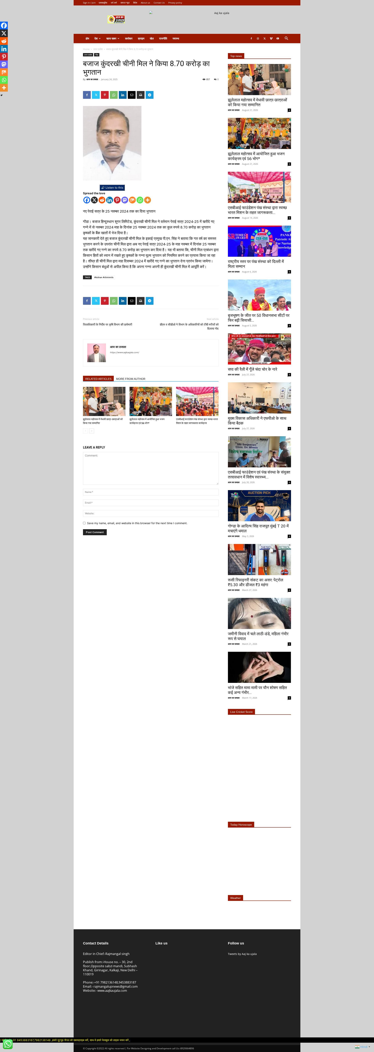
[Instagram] (258, 38)
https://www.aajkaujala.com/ (124, 352)
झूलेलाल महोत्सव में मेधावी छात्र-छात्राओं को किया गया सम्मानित (257, 102)
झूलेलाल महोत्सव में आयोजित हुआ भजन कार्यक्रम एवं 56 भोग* (256, 156)
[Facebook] (251, 38)
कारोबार (128, 38)
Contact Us (159, 2)
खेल (152, 38)
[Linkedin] (123, 95)
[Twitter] (264, 38)
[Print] (141, 95)
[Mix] (132, 200)
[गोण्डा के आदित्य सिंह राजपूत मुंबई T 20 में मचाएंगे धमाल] (259, 505)
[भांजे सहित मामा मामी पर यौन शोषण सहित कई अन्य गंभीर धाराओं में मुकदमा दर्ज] (259, 667)
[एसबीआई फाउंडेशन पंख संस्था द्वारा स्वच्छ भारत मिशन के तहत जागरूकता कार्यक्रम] (197, 401)
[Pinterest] (105, 95)
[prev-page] (85, 430)
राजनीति (163, 38)
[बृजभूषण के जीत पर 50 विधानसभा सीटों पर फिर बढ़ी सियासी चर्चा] (259, 295)
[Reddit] (102, 200)
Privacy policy (175, 2)
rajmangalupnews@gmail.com (116, 986)
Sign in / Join (89, 2)
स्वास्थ (176, 38)
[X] (94, 200)
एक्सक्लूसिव (103, 2)
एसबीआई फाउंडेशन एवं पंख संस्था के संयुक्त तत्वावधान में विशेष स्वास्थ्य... (259, 474)
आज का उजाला (92, 79)
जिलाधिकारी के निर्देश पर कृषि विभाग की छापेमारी (107, 324)
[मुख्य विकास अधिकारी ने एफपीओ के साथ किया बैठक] (259, 397)
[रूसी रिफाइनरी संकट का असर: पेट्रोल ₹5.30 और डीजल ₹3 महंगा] (259, 559)
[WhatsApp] (114, 95)
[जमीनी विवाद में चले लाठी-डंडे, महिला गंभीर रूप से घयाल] (259, 613)
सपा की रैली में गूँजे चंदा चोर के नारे (252, 369)
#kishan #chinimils (103, 277)
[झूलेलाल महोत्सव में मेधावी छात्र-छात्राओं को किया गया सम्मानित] (104, 401)
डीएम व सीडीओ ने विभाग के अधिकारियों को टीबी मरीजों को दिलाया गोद (189, 326)
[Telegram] (149, 95)
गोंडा (96, 54)
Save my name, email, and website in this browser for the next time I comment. (137, 523)
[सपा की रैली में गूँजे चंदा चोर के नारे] (259, 348)
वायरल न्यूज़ (125, 2)
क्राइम (141, 38)
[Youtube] (278, 38)
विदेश (135, 2)
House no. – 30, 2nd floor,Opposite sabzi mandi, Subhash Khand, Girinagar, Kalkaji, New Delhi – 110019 (110, 968)
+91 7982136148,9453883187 (115, 982)
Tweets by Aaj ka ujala (242, 954)
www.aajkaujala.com (112, 990)
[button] (286, 39)
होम (87, 38)
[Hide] (1, 95)
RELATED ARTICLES (98, 378)
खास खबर (111, 38)
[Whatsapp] (140, 200)
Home (86, 49)
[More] (147, 200)
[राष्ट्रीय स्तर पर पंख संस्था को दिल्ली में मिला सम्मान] (259, 241)
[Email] (132, 95)
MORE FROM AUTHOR (130, 378)
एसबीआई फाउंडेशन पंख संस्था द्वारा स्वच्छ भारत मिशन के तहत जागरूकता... (257, 210)
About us (145, 2)
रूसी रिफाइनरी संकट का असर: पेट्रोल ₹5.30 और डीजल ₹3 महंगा (255, 582)
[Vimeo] (271, 38)
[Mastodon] (124, 200)
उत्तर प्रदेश (98, 49)
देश (96, 38)
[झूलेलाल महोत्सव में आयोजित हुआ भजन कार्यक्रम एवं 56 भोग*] (151, 401)
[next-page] (91, 430)
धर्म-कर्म (114, 2)
